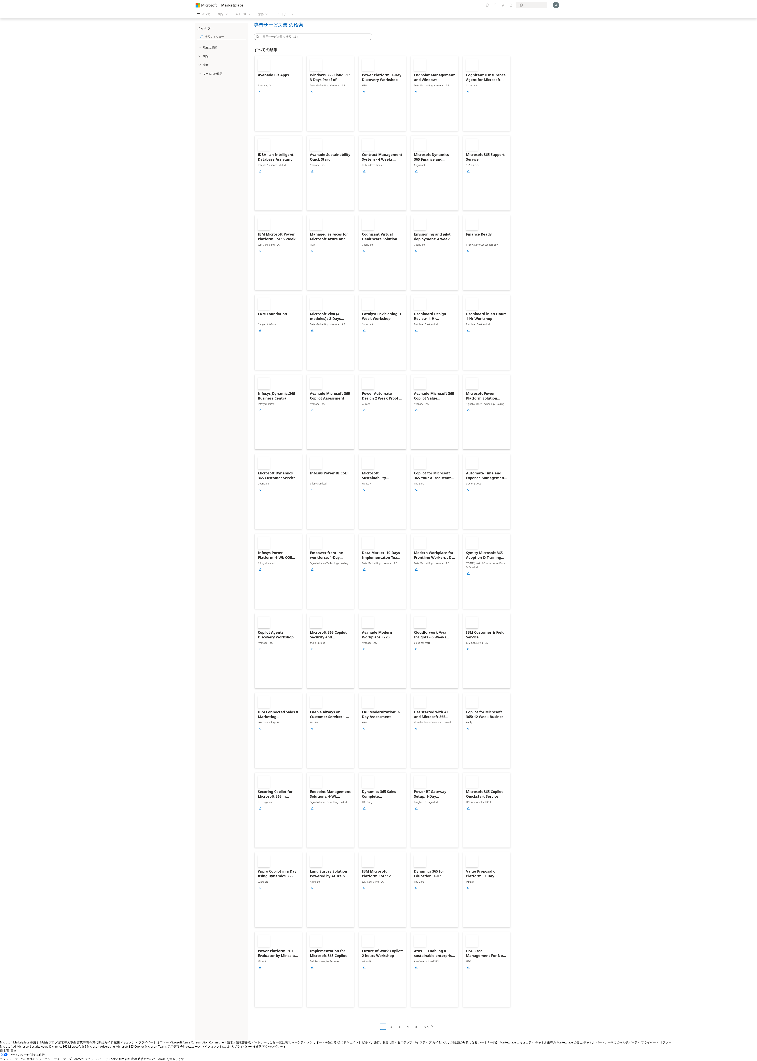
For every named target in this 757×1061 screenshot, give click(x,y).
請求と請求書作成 (239, 1042)
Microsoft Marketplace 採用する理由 (24, 1042)
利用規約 (125, 1059)
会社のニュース (190, 1046)
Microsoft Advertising (101, 1046)
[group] (260, 91)
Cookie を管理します (170, 1059)
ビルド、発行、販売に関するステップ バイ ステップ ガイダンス (404, 1042)
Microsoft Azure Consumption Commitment (198, 1042)
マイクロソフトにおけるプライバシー (226, 1046)
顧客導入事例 (67, 1042)
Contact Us (80, 1059)
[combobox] (314, 36)
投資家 (257, 1046)
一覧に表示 (283, 1042)
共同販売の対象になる (462, 1042)
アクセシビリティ (274, 1046)
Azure (44, 1046)
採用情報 (173, 1046)
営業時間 (83, 1042)
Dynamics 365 (58, 1046)
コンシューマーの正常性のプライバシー (26, 1059)
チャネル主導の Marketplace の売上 (559, 1042)
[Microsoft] (206, 5)
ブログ (53, 1042)
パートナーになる (263, 1042)
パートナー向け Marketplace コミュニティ (506, 1042)
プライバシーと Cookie (102, 1059)
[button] (257, 36)
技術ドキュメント (126, 1042)
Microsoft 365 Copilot (130, 1046)
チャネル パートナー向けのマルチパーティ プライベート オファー (627, 1042)
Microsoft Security (28, 1046)
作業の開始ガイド (101, 1042)
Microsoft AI (8, 1046)
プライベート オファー (153, 1042)
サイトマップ (63, 1059)
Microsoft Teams (156, 1046)
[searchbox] (225, 36)
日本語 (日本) (9, 1051)
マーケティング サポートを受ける (314, 1042)
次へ (426, 1026)
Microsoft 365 (77, 1046)
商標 (134, 1059)
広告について (147, 1059)
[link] (278, 93)
